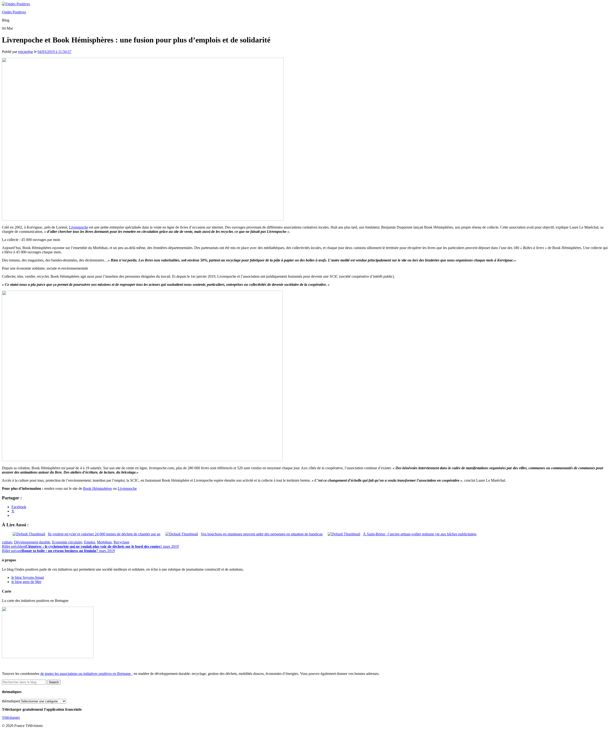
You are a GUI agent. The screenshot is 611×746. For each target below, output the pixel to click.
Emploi (89, 542)
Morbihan (104, 542)
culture (7, 542)
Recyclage (121, 542)
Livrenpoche (78, 227)
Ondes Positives (14, 12)
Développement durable (32, 542)
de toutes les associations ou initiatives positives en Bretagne (85, 674)
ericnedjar (25, 52)
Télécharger (11, 717)
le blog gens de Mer (26, 582)
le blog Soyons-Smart (27, 577)
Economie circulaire (67, 542)
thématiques (11, 701)
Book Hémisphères (97, 488)
